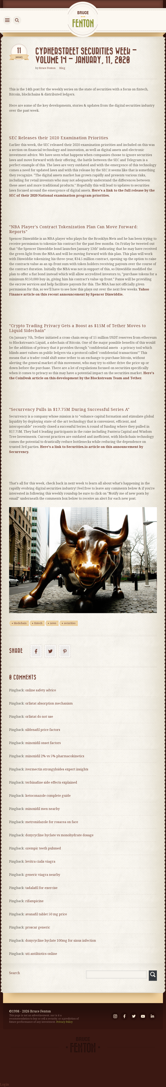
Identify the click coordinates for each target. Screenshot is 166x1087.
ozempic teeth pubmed (43, 848)
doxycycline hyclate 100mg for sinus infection (60, 940)
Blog (62, 68)
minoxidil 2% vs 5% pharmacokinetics (54, 756)
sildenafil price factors (42, 729)
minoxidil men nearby (42, 808)
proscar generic (37, 927)
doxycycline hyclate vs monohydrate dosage (59, 835)
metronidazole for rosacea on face (51, 822)
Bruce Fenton (47, 68)
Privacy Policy (64, 1022)
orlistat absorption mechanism (49, 703)
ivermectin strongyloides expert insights (56, 769)
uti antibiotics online (41, 953)
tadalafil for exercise (41, 888)
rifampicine (34, 901)
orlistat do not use (39, 716)
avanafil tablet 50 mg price (46, 914)
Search (14, 973)
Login (4, 1084)
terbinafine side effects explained (51, 782)
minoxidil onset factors (43, 743)
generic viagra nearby (42, 874)
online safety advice (40, 690)
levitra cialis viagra (40, 861)
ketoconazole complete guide (48, 795)
